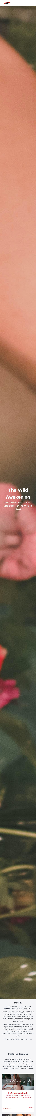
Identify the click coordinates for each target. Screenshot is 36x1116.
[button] (33, 3)
